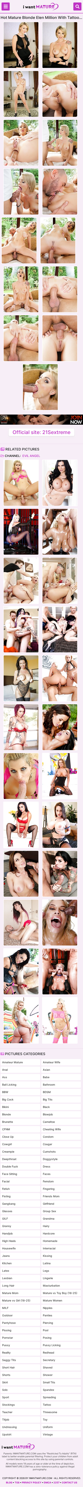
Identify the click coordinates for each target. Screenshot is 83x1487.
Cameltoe (49, 1121)
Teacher (7, 1412)
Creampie (8, 1151)
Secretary (49, 1360)
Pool (45, 1330)
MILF (5, 1307)
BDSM (47, 1092)
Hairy (46, 1226)
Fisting (6, 1196)
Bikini (5, 1107)
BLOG (9, 1482)
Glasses (7, 1211)
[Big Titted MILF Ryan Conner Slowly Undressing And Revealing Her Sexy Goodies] (21, 1020)
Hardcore (49, 1233)
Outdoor (7, 1315)
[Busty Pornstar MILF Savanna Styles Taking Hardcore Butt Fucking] (21, 483)
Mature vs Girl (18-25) (16, 1300)
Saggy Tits (9, 1360)
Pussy (6, 1345)
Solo (5, 1389)
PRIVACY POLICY (32, 1482)
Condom (48, 1136)
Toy (45, 1419)
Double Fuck (10, 1166)
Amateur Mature (12, 1062)
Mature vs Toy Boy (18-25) (60, 1293)
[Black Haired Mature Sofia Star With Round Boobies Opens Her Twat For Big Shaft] (21, 923)
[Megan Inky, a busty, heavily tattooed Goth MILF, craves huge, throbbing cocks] (21, 629)
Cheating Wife (52, 1129)
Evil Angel (31, 456)
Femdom (48, 1181)
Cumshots (49, 1151)
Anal (5, 1069)
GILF (5, 1218)
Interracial (49, 1248)
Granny (6, 1226)
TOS (17, 1482)
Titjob (5, 1419)
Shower (48, 1374)
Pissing (6, 1330)
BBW (5, 1092)
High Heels (9, 1241)
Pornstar (7, 1337)
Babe (46, 1077)
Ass (4, 1077)
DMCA (47, 1482)
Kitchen (7, 1263)
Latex (5, 1270)
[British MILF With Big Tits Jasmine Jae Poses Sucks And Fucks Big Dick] (59, 483)
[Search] (77, 6)
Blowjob (48, 1114)
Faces (47, 1174)
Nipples (48, 1307)
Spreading (49, 1397)
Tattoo (47, 1404)
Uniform (48, 1427)
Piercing (48, 1322)
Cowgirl (7, 1144)
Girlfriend (48, 1203)
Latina (47, 1263)
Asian (46, 1069)
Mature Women (52, 1300)
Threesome (50, 1412)
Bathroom (49, 1084)
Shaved (48, 1367)
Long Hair (8, 1285)
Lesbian (7, 1278)
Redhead (48, 1352)
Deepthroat (9, 1159)
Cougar (47, 1144)
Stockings (8, 1404)
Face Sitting (9, 1174)
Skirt (5, 1382)
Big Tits (48, 1099)
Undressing (9, 1427)
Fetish (6, 1188)
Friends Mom (51, 1196)
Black (46, 1107)
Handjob (7, 1233)
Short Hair (8, 1367)
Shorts (6, 1374)
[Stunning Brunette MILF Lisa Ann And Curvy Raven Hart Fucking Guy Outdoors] (59, 727)
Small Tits (49, 1382)
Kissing (47, 1255)
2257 (56, 1482)
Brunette (7, 1121)
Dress (46, 1166)
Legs (46, 1270)
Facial (5, 1181)
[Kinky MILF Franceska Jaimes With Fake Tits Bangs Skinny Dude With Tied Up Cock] (21, 971)
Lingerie (48, 1278)
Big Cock (8, 1099)
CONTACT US (69, 1482)
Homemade (50, 1241)
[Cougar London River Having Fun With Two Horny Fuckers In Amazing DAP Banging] (21, 532)
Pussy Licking (52, 1345)
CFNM (6, 1129)
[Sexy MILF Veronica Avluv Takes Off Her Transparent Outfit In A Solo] (21, 678)
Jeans (6, 1255)
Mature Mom (10, 1293)
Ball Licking (9, 1084)
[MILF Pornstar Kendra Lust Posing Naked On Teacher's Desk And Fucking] (21, 874)
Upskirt (6, 1434)
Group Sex (49, 1211)
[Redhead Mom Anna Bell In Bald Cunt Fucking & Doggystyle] (21, 727)
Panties (47, 1315)
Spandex (48, 1389)
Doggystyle (50, 1159)
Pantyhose (9, 1322)
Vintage (48, 1434)
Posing (47, 1337)
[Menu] (6, 6)
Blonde (6, 1114)
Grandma (48, 1218)
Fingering (49, 1188)
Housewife (9, 1248)
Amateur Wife (51, 1062)
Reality (6, 1352)
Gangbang (8, 1203)
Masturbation (51, 1285)
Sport (5, 1397)
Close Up (8, 1136)
